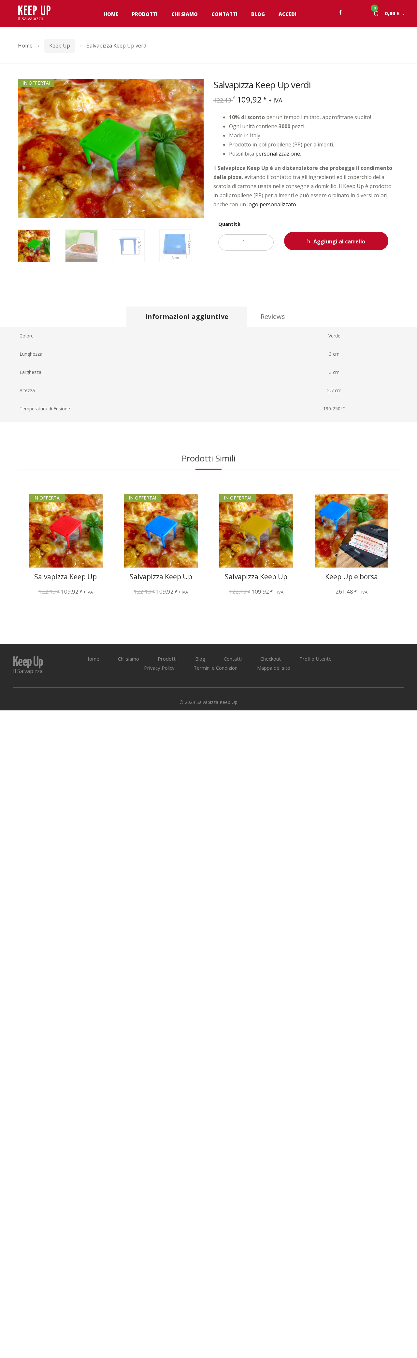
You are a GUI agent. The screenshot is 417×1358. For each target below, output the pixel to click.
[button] (194, 89)
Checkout (270, 658)
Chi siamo (184, 14)
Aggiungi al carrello (339, 241)
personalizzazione (277, 153)
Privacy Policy (159, 668)
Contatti (224, 14)
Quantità (229, 224)
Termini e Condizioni (216, 668)
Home (111, 14)
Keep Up (59, 45)
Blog (258, 14)
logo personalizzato (271, 204)
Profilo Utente (315, 658)
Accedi (287, 14)
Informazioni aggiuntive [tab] (186, 316)
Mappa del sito (273, 668)
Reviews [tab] (273, 316)
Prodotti (145, 14)
